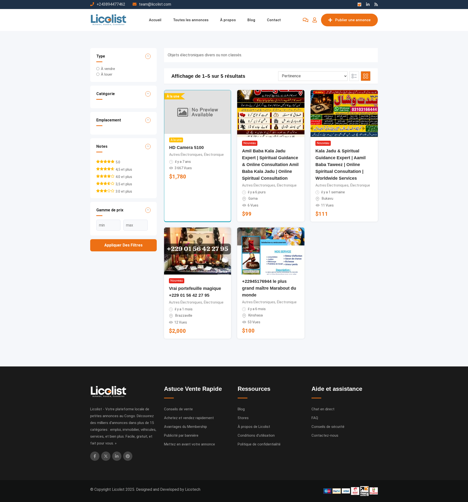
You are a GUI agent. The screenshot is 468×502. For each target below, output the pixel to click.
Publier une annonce (352, 20)
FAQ (315, 418)
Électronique (214, 155)
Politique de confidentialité (259, 444)
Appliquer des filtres (123, 245)
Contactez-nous (325, 435)
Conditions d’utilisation (256, 435)
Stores (243, 418)
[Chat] (305, 20)
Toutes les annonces (190, 20)
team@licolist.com (155, 4)
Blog (251, 20)
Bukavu (327, 198)
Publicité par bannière (181, 435)
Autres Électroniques (185, 155)
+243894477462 (111, 4)
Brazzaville (183, 315)
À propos (228, 20)
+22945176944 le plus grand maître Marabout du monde (269, 288)
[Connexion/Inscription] (314, 20)
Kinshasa (255, 315)
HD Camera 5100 (186, 147)
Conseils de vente (178, 409)
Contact (274, 20)
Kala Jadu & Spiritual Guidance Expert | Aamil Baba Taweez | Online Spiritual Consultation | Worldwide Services (340, 164)
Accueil (155, 20)
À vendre (108, 69)
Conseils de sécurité (328, 426)
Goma (253, 198)
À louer (106, 74)
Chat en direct (323, 409)
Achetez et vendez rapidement (189, 418)
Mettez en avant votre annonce (189, 444)
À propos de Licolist (254, 426)
